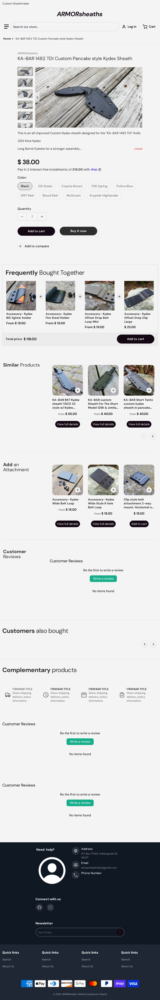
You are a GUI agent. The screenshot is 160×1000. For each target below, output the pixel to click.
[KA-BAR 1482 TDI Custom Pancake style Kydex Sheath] (25, 71)
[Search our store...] (114, 26)
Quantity (24, 209)
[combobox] (65, 26)
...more (137, 149)
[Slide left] (37, 97)
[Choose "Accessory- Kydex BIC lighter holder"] (33, 284)
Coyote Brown (72, 186)
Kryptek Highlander (104, 195)
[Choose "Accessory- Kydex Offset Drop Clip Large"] (150, 284)
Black (25, 186)
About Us (8, 966)
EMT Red (27, 195)
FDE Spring (100, 186)
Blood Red (50, 195)
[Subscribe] (120, 932)
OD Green (45, 186)
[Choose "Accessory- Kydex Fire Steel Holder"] (72, 284)
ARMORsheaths (69, 994)
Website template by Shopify (92, 994)
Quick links (10, 953)
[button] (6, 27)
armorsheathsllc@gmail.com (99, 867)
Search (6, 959)
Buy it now (78, 231)
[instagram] (50, 907)
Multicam (74, 195)
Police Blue (124, 186)
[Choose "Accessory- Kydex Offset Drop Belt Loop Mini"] (111, 284)
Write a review (103, 579)
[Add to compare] (78, 390)
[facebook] (39, 907)
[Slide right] (140, 97)
